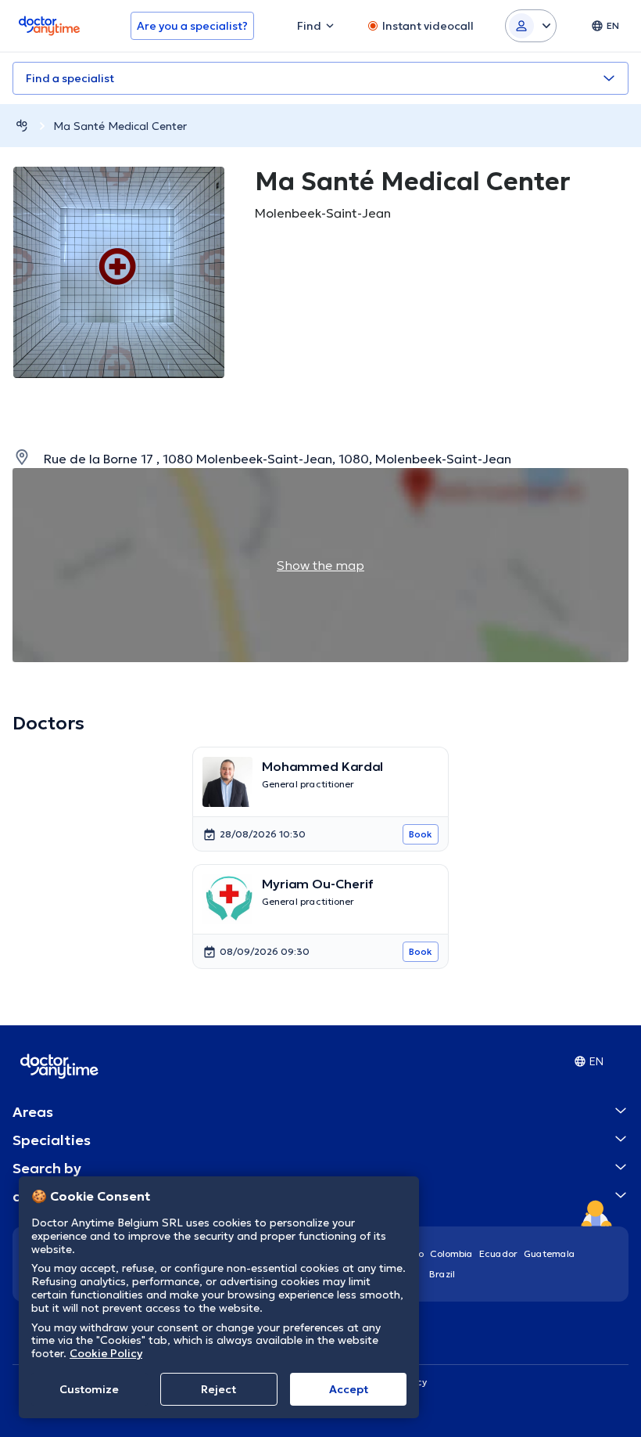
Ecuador (498, 1253)
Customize (89, 1389)
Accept (348, 1389)
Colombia (451, 1253)
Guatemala (549, 1253)
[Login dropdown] (531, 25)
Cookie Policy (106, 1353)
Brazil (442, 1274)
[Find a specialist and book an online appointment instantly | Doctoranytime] (22, 126)
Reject (218, 1389)
